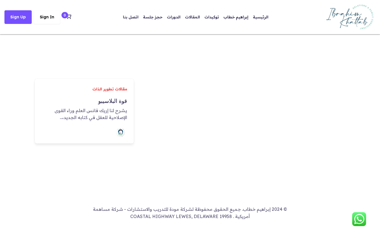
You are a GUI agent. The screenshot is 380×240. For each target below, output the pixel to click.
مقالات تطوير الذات (109, 88)
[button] (68, 17)
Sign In (47, 16)
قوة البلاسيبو (112, 101)
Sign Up (18, 16)
